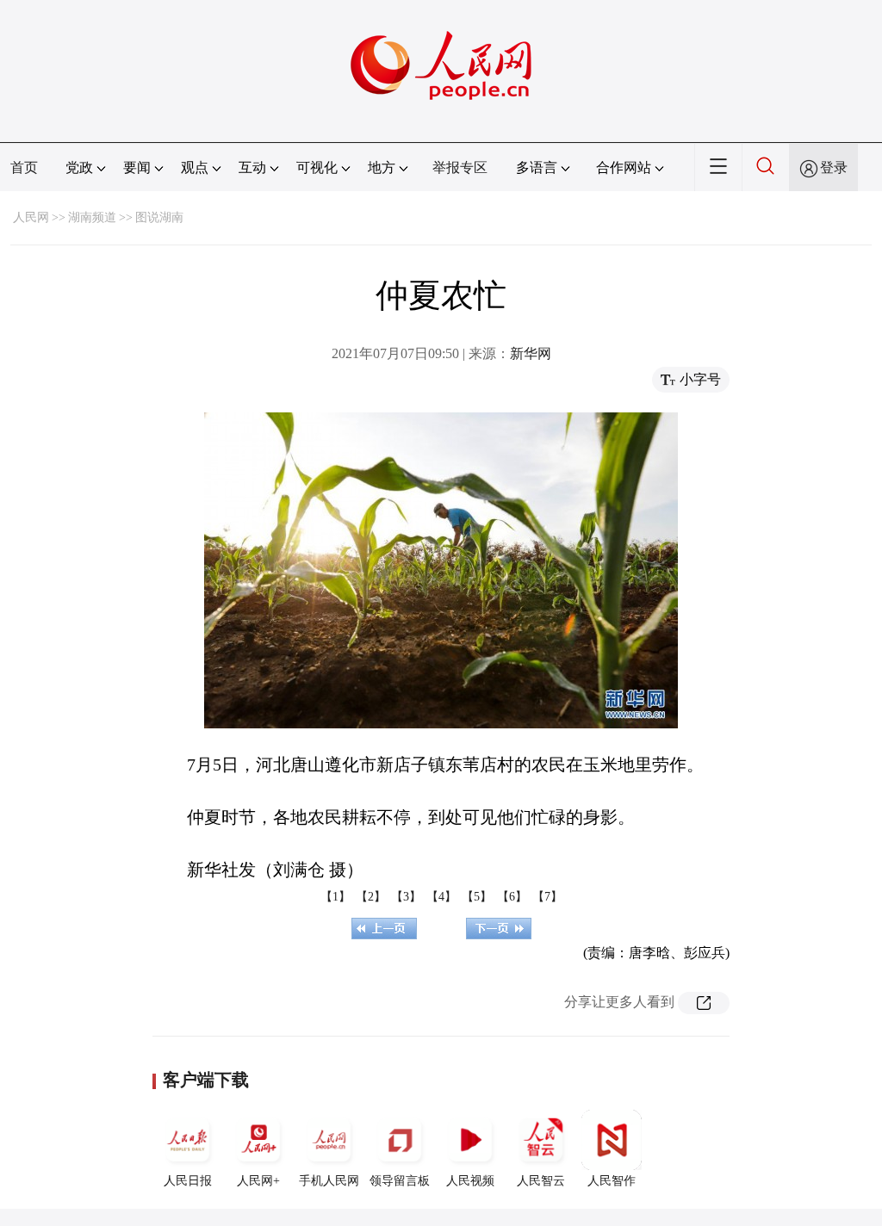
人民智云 (541, 1180)
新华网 (530, 353)
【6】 (512, 896)
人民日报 (188, 1180)
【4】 (441, 896)
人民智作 (611, 1180)
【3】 (406, 896)
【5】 (477, 896)
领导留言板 (400, 1180)
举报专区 (460, 167)
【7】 (547, 896)
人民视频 (470, 1180)
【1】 (335, 896)
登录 (834, 167)
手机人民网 (329, 1180)
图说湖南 (159, 217)
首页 (24, 167)
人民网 (31, 217)
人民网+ (258, 1180)
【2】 (371, 896)
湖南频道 (92, 217)
